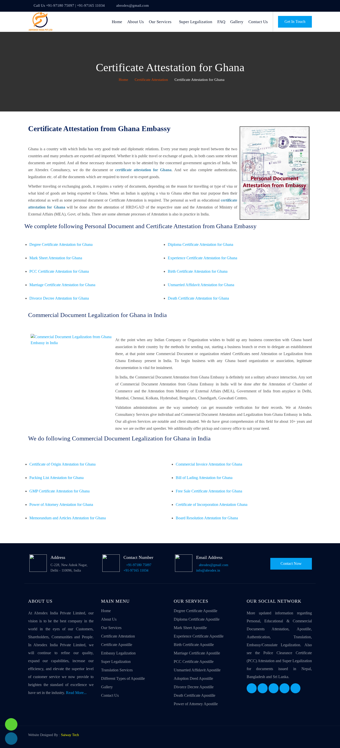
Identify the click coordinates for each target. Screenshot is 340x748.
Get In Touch (294, 21)
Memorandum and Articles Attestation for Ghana (67, 518)
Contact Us (258, 21)
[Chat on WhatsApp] (11, 724)
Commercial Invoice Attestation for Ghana (209, 464)
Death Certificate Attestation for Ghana (198, 298)
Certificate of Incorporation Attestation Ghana (211, 504)
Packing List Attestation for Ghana (56, 478)
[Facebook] (252, 688)
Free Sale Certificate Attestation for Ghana (209, 491)
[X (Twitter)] (263, 688)
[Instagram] (284, 688)
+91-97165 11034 (135, 570)
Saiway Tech (70, 735)
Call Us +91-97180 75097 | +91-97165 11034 (69, 5)
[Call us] (11, 738)
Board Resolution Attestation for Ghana (207, 518)
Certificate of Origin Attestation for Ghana (62, 464)
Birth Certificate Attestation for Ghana (197, 271)
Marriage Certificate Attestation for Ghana (62, 285)
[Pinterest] (295, 688)
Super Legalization (195, 21)
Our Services (160, 21)
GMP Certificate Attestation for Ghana (59, 491)
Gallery (236, 21)
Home (117, 21)
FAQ (221, 21)
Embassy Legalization (118, 653)
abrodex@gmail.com (132, 5)
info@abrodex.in (208, 570)
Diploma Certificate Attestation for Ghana (200, 244)
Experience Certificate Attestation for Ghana (202, 258)
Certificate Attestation (151, 80)
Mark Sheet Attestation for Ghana (55, 258)
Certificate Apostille (116, 644)
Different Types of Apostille (123, 678)
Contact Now (291, 563)
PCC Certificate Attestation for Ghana (59, 271)
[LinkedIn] (274, 688)
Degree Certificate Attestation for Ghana (61, 244)
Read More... (76, 693)
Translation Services (117, 670)
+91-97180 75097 (138, 565)
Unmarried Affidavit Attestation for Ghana (201, 285)
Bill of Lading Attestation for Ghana (204, 478)
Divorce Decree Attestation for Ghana (59, 298)
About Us (135, 21)
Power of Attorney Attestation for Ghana (61, 504)
